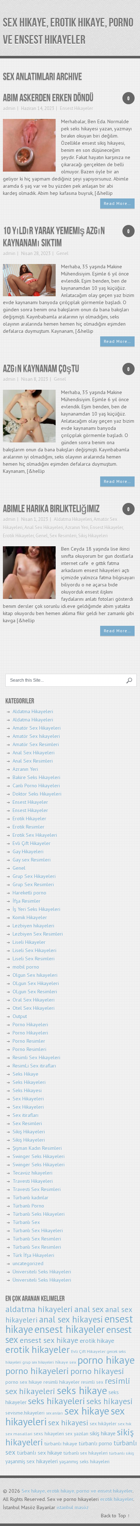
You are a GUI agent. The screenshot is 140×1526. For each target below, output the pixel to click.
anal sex (89, 1309)
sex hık (124, 1423)
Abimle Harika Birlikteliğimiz (51, 509)
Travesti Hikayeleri (33, 1181)
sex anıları (54, 1413)
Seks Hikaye (25, 1074)
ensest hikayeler (69, 1329)
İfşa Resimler (27, 901)
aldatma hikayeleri (39, 1309)
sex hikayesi (68, 1422)
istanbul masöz (73, 1507)
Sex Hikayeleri (28, 1098)
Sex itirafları (25, 1115)
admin (9, 108)
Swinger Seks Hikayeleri (39, 1156)
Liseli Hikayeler (29, 942)
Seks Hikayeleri (29, 1082)
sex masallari (18, 1433)
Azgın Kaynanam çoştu (41, 369)
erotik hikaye (97, 1341)
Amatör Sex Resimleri (36, 744)
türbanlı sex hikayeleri (86, 1453)
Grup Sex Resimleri (33, 884)
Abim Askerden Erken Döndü (48, 98)
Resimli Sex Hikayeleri (36, 1057)
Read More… (117, 203)
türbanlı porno (95, 1443)
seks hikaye (82, 1390)
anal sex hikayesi (71, 1319)
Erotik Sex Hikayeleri (35, 835)
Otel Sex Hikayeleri (34, 1008)
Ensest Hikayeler (76, 108)
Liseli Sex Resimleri (34, 958)
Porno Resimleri (29, 1049)
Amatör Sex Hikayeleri (37, 728)
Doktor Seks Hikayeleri (37, 794)
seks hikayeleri (56, 1401)
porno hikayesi (97, 1371)
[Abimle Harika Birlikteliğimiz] (29, 572)
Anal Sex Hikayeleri (43, 527)
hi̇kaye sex (65, 1362)
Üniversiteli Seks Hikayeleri (42, 1271)
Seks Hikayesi (27, 1090)
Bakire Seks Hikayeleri (36, 777)
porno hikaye (106, 1360)
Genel (62, 253)
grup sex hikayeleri (38, 1362)
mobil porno (26, 967)
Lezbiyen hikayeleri (33, 925)
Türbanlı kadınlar (30, 1197)
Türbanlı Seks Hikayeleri (39, 1214)
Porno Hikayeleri (30, 1024)
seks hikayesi (110, 1401)
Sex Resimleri (63, 536)
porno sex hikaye (23, 1382)
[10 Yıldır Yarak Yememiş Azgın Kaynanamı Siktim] (29, 279)
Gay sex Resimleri (32, 859)
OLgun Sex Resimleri (35, 991)
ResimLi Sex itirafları (34, 1065)
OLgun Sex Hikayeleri (36, 983)
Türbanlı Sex (26, 1222)
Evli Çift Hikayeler (32, 843)
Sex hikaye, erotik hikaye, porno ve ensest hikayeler (77, 1491)
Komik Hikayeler (30, 917)
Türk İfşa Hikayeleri (33, 1255)
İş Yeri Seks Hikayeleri (36, 909)
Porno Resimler (29, 1041)
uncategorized (28, 1263)
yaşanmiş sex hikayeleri (31, 1461)
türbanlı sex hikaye (39, 1452)
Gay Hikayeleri (28, 851)
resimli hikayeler (61, 1381)
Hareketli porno (29, 892)
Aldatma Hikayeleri (73, 519)
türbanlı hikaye (61, 1443)
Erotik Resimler (29, 827)
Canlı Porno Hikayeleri (36, 785)
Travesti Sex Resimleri (37, 1189)
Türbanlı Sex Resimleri (37, 1238)
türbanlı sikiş (121, 1453)
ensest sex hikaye (49, 1340)
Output (20, 1016)
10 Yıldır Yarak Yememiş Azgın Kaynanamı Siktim (54, 237)
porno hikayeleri (37, 1371)
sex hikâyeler (103, 1424)
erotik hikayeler (37, 1349)
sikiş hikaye (103, 1433)
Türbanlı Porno (28, 1206)
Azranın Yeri (76, 527)
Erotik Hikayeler (18, 536)
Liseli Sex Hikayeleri (34, 950)
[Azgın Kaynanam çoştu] (29, 415)
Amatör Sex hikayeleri (36, 736)
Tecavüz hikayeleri (32, 1173)
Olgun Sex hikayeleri (35, 975)
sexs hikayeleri (49, 1434)
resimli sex (92, 1382)
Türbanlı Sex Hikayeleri (38, 1230)
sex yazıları (76, 1434)
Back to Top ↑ (115, 1515)
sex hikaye (86, 1410)
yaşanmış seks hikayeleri (84, 1462)
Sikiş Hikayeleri (93, 536)
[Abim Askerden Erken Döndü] (29, 145)
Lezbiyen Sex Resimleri (38, 934)
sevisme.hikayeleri (25, 1413)
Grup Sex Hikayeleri (34, 876)
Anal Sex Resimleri (33, 761)
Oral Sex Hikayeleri (34, 1000)
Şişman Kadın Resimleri (37, 1148)
